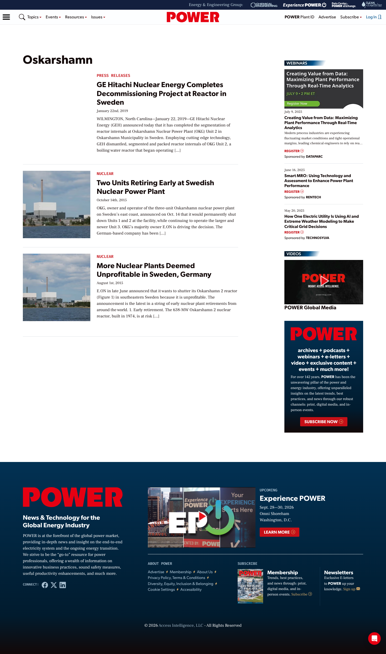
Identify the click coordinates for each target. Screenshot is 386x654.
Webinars (296, 63)
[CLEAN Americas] (372, 5)
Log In (372, 16)
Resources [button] (75, 16)
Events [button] (52, 16)
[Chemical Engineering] (264, 5)
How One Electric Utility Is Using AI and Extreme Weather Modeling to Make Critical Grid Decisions (321, 221)
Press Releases (113, 76)
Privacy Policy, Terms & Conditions (176, 577)
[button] (6, 17)
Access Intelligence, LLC (181, 625)
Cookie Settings (161, 589)
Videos (293, 254)
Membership (180, 571)
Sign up (349, 589)
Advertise (327, 16)
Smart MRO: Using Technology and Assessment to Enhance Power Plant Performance (318, 180)
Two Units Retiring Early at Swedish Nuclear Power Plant (155, 186)
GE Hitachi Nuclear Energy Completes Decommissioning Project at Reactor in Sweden (161, 93)
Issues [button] (97, 16)
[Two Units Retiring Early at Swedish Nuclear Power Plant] (56, 203)
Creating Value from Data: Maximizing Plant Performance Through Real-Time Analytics (321, 122)
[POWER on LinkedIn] (63, 585)
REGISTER (292, 151)
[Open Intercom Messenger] (374, 638)
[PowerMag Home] (193, 17)
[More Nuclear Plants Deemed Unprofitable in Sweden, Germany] (56, 286)
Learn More (277, 532)
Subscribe (299, 594)
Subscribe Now (321, 421)
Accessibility (191, 589)
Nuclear (105, 174)
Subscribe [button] (350, 16)
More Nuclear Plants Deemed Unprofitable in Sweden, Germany (154, 269)
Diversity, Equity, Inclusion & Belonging (180, 583)
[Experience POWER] (304, 5)
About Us (205, 571)
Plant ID (299, 16)
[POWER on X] (54, 585)
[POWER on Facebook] (45, 585)
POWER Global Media (310, 307)
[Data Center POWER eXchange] (344, 5)
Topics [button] (33, 16)
